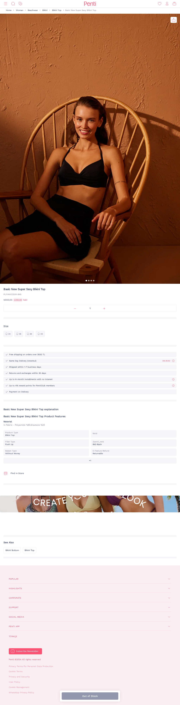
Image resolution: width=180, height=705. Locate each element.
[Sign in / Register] (167, 4)
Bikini (44, 10)
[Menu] (6, 4)
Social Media (16, 617)
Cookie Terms (15, 671)
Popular (13, 579)
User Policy (14, 682)
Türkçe (13, 636)
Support (13, 607)
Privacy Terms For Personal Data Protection (31, 666)
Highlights (15, 588)
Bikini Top (56, 10)
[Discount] (20, 4)
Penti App (14, 626)
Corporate (15, 598)
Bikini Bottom (12, 550)
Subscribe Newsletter (27, 651)
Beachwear (33, 10)
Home (8, 10)
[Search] (13, 4)
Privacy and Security (19, 676)
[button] (86, 280)
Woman (19, 10)
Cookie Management (19, 687)
